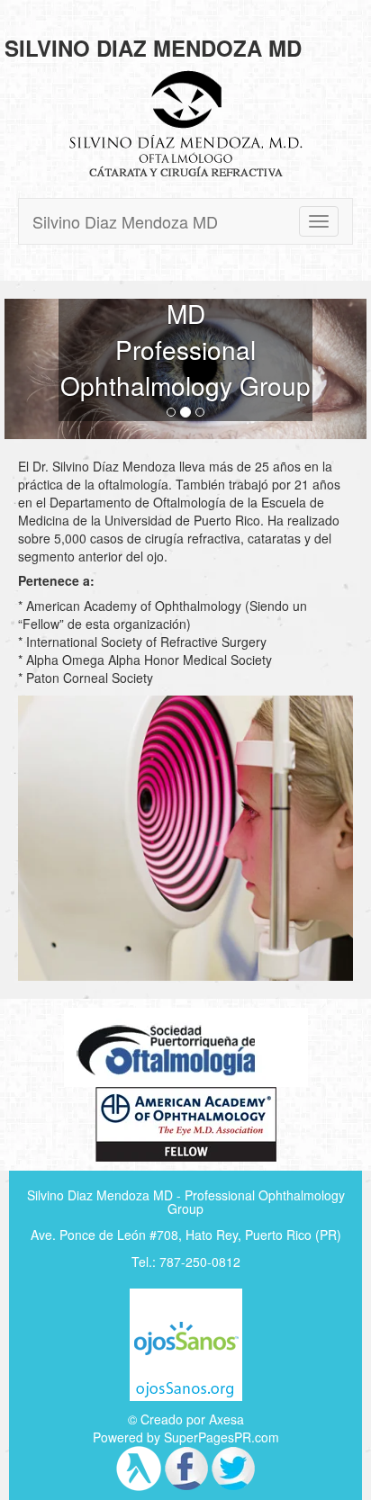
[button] (32, 369)
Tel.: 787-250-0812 (185, 1262)
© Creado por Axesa (186, 1419)
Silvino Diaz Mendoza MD (125, 221)
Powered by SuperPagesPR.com (186, 1437)
